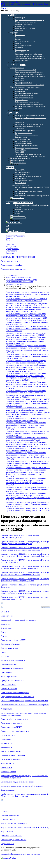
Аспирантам (11, 247)
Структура (5, 624)
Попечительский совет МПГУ (13, 640)
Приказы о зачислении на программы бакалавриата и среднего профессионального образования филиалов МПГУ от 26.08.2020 (27, 356)
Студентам (10, 244)
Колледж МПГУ (7, 764)
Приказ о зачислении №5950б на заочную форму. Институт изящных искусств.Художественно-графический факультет (25, 555)
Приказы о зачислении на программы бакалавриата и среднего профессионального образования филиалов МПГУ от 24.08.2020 (27, 328)
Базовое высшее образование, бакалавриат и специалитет (24, 701)
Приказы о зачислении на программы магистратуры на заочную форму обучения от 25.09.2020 (27, 439)
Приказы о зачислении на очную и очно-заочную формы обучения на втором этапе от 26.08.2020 (26, 362)
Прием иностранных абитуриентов (15, 731)
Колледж (9, 238)
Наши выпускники (8, 772)
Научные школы (7, 832)
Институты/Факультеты (15, 236)
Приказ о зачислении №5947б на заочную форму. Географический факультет (21, 536)
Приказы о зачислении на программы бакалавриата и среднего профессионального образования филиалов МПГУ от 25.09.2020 (27, 463)
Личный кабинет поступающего (17, 4)
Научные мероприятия (10, 815)
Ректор (4, 632)
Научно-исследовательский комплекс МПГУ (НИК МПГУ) (25, 827)
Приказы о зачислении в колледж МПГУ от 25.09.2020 (28, 468)
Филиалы (5, 656)
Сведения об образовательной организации (18, 620)
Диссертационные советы (11, 836)
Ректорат (4, 636)
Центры (4, 652)
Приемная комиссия (9, 689)
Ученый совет (6, 628)
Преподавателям (12, 249)
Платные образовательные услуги (14, 719)
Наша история (6, 616)
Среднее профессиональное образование (17, 697)
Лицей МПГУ (6, 768)
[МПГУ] (4, 8)
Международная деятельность (13, 660)
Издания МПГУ (7, 844)
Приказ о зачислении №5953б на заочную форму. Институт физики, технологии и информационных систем (25, 573)
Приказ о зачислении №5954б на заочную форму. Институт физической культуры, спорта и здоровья (25, 580)
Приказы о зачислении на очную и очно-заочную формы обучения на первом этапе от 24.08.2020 (26, 334)
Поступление (11, 275)
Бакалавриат (6, 739)
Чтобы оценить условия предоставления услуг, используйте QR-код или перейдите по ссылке (25, 795)
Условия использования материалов (25, 854)
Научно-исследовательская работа (14, 823)
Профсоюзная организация (12, 668)
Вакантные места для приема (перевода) (17, 782)
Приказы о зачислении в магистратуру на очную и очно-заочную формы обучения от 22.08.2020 (26, 300)
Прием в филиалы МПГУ (11, 727)
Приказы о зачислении (15, 284)
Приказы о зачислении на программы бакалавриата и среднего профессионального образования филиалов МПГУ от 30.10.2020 (27, 504)
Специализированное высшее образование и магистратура (25, 705)
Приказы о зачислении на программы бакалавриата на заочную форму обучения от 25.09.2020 (28, 419)
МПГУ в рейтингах (9, 676)
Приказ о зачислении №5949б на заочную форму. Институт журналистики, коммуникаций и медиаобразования (25, 549)
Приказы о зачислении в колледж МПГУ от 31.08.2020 (28, 399)
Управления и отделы (10, 648)
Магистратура (6, 743)
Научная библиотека (9, 664)
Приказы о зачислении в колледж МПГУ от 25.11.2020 (28, 510)
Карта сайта (6, 854)
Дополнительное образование (13, 755)
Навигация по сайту (11, 11)
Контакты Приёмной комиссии (18, 277)
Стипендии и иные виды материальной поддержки (22, 786)
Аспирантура (6, 709)
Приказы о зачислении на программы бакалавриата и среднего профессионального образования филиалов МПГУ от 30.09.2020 (27, 489)
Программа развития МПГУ (12, 681)
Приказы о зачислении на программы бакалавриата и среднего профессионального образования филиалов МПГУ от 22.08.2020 (27, 322)
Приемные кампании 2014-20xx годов (21, 280)
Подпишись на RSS (11, 2)
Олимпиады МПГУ (9, 819)
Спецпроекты (11, 251)
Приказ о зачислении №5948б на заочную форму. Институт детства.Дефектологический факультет (25, 543)
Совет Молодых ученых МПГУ (13, 840)
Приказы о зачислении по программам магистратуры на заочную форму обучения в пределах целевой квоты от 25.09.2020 (27, 433)
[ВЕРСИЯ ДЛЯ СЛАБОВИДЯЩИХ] (14, 222)
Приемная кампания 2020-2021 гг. (19, 282)
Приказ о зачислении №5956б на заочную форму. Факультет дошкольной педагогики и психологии (25, 592)
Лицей (8, 240)
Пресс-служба (6, 672)
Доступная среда (7, 790)
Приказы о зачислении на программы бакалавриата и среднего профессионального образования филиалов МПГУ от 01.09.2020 (27, 403)
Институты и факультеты (11, 644)
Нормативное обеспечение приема (15, 693)
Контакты (10, 253)
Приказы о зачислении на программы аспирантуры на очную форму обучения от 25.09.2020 (28, 449)
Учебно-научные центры (11, 751)
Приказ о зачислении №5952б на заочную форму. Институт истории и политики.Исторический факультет (25, 567)
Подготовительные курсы (11, 723)
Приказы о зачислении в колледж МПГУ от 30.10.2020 (28, 508)
